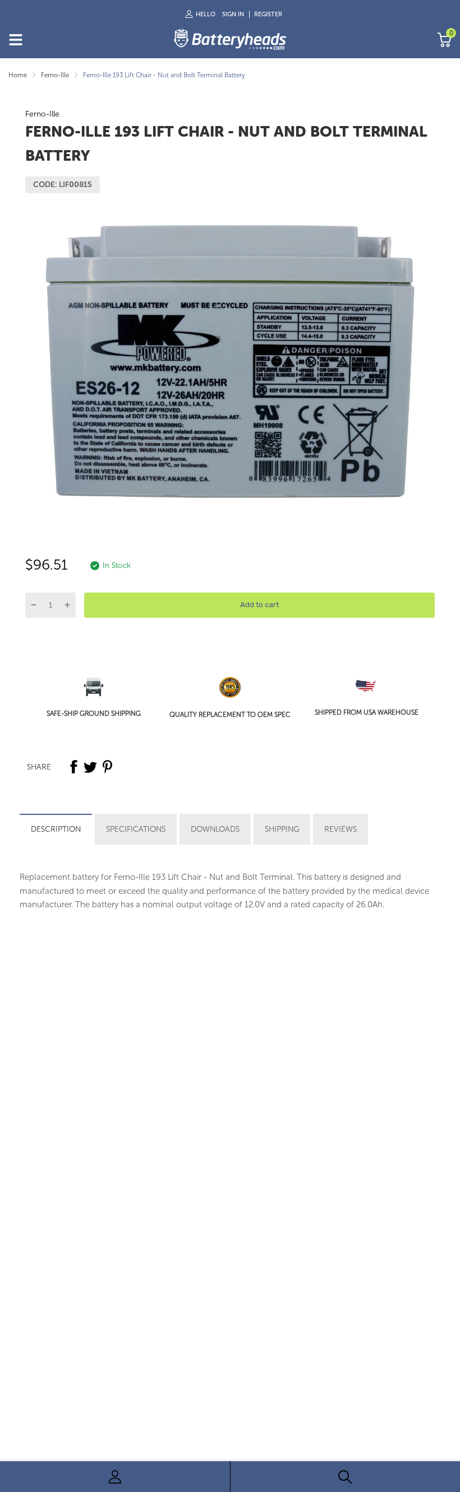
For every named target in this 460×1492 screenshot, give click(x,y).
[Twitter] (90, 766)
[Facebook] (73, 766)
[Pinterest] (107, 766)
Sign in (233, 14)
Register (268, 14)
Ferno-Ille (42, 114)
